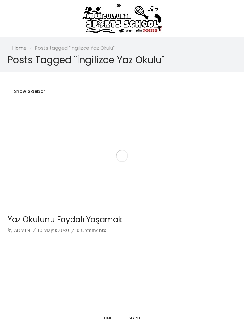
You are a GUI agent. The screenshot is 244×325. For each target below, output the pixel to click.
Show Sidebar (29, 91)
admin (22, 230)
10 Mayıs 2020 (53, 230)
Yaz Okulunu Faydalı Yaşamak (65, 219)
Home (19, 47)
